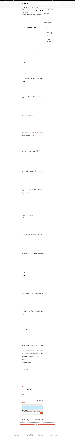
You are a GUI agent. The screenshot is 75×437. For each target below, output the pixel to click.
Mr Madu (23, 12)
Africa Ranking (23, 9)
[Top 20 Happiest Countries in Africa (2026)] (43, 429)
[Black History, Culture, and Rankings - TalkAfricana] (30, 3)
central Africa (33, 131)
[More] (31, 384)
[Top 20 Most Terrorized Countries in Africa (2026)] (55, 429)
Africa (23, 386)
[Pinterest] (53, 0)
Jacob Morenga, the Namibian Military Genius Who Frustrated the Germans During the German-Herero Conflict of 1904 (38, 420)
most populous (31, 150)
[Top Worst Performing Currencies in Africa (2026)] (19, 429)
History (44, 20)
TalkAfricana (48, 34)
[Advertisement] (49, 3)
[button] (52, 7)
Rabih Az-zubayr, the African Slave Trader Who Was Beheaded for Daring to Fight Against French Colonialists (27, 420)
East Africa (25, 150)
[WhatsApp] (30, 384)
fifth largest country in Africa (39, 132)
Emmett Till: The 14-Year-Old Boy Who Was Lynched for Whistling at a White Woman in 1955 (50, 29)
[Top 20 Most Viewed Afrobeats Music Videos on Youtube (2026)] (31, 429)
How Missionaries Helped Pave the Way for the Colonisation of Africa (50, 36)
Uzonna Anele (30, 435)
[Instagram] (52, 0)
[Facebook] (51, 0)
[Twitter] (55, 0)
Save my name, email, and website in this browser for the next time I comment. (39, 400)
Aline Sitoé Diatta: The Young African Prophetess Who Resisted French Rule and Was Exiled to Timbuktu (50, 40)
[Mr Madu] (23, 388)
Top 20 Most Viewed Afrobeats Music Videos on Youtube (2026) (31, 434)
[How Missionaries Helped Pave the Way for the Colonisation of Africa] (45, 36)
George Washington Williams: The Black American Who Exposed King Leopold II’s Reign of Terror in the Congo (50, 33)
